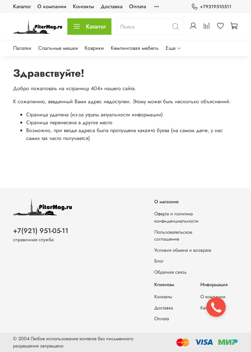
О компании (51, 6)
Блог (159, 261)
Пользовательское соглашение (173, 236)
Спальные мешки (58, 48)
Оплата (137, 6)
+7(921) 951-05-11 (40, 231)
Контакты (83, 6)
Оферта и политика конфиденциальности (176, 217)
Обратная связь (170, 272)
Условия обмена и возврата (182, 250)
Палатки (22, 48)
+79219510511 (215, 6)
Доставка (112, 6)
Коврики (94, 48)
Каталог (22, 6)
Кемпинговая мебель (135, 48)
